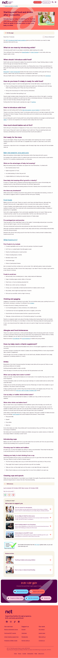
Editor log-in (41, 653)
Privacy (19, 653)
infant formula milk (15, 71)
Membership (25, 637)
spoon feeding (35, 110)
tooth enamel (16, 414)
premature (48, 75)
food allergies (16, 338)
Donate (23, 629)
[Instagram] (10, 621)
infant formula (34, 52)
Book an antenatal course (11, 629)
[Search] (52, 2)
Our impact (42, 629)
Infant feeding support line (11, 637)
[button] (29, 33)
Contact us (42, 640)
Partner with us (26, 640)
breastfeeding (25, 52)
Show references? (49, 37)
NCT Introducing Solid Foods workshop (16, 40)
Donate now (46, 2)
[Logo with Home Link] (7, 2)
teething (33, 102)
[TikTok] (14, 621)
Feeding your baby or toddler (11, 6)
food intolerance (26, 338)
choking (32, 303)
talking (5, 119)
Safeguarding (30, 653)
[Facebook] (6, 621)
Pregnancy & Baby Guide (10, 640)
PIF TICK (37, 544)
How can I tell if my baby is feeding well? (26, 390)
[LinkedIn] (18, 621)
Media (35, 653)
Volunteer (24, 633)
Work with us (42, 637)
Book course (37, 2)
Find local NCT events (10, 633)
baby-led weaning (26, 110)
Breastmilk (6, 71)
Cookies (24, 653)
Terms (15, 653)
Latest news (42, 633)
